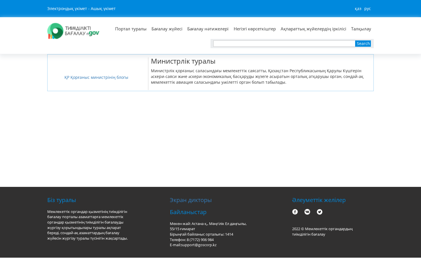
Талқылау (361, 29)
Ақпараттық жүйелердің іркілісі (313, 29)
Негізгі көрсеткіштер (255, 29)
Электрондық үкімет (67, 8)
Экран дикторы (191, 200)
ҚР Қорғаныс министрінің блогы (96, 77)
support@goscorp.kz (199, 244)
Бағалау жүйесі (167, 29)
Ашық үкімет (103, 8)
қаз (358, 8)
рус (367, 8)
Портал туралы (131, 29)
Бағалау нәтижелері (208, 29)
